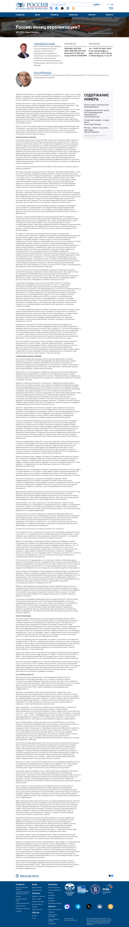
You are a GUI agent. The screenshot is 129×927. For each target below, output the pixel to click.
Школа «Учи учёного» (55, 909)
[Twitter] (62, 8)
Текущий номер (37, 890)
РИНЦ (111, 8)
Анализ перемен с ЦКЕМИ (54, 920)
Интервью (51, 895)
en (112, 4)
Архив (37, 15)
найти (97, 4)
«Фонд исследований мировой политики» (22, 892)
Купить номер (36, 899)
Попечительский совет (21, 899)
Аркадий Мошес (43, 72)
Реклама (18, 911)
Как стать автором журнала (22, 888)
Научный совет (20, 906)
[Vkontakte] (68, 8)
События (91, 15)
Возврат (34, 907)
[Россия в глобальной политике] (32, 6)
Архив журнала (37, 887)
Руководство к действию (53, 915)
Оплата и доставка (38, 901)
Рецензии (51, 900)
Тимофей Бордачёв (44, 43)
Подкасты (51, 912)
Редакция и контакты (23, 908)
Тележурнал (52, 923)
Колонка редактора (54, 890)
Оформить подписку (38, 896)
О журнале (20, 15)
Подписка (54, 15)
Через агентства (37, 909)
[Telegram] (56, 8)
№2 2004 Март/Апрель (27, 32)
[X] (110, 876)
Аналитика (73, 15)
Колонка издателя (54, 887)
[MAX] (51, 8)
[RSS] (73, 8)
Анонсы (34, 915)
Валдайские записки (54, 903)
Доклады (51, 898)
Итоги (34, 918)
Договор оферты (37, 904)
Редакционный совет (22, 903)
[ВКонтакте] (112, 876)
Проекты (109, 15)
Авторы (18, 896)
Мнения (50, 893)
